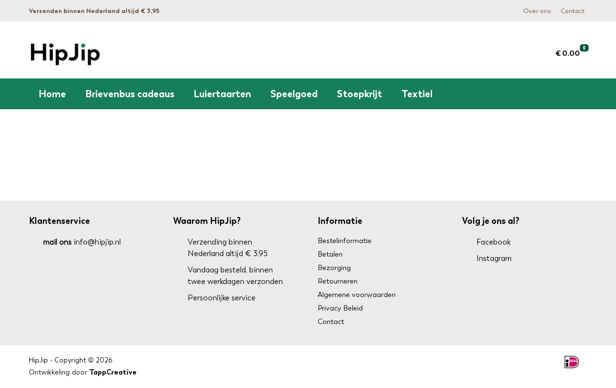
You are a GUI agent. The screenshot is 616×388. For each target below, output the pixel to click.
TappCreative (113, 372)
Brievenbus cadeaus (129, 94)
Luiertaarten (222, 94)
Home (52, 94)
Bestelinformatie (345, 240)
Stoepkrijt (359, 94)
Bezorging (334, 267)
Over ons (537, 10)
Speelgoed (294, 94)
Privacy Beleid (340, 308)
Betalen (330, 254)
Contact (573, 10)
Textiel (417, 94)
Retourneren (338, 281)
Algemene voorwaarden (357, 294)
